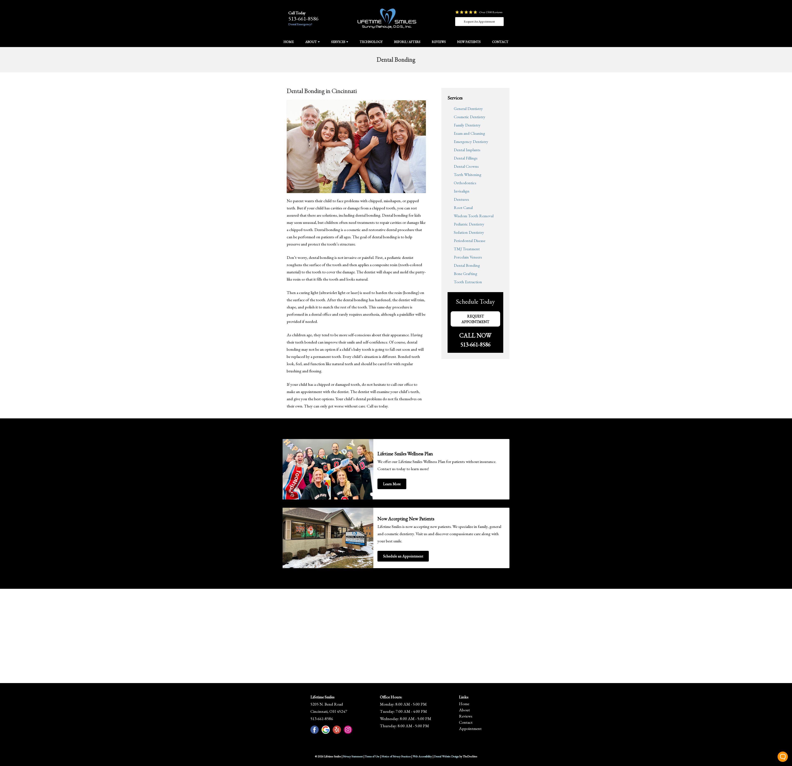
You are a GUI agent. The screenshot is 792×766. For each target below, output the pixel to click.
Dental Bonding (467, 265)
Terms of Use (372, 756)
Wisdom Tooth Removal (474, 215)
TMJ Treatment (467, 248)
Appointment (470, 728)
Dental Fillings (465, 158)
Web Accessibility (422, 756)
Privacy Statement (353, 756)
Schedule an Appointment (403, 556)
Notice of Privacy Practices (396, 756)
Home (289, 42)
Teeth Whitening (467, 174)
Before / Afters (407, 42)
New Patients (469, 42)
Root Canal (463, 207)
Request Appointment (475, 319)
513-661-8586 (303, 18)
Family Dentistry (467, 125)
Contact (500, 42)
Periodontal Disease (469, 240)
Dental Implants (467, 149)
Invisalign (461, 191)
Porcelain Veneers (468, 257)
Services (338, 42)
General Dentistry (468, 108)
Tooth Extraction (468, 281)
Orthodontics (465, 182)
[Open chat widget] (783, 757)
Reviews (439, 42)
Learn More (392, 484)
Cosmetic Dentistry (469, 116)
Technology (371, 42)
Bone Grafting (465, 273)
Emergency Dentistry (471, 141)
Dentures (461, 199)
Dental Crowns (466, 166)
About (311, 42)
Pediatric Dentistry (469, 224)
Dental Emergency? (300, 24)
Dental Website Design (446, 756)
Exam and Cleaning (469, 133)
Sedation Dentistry (469, 232)
